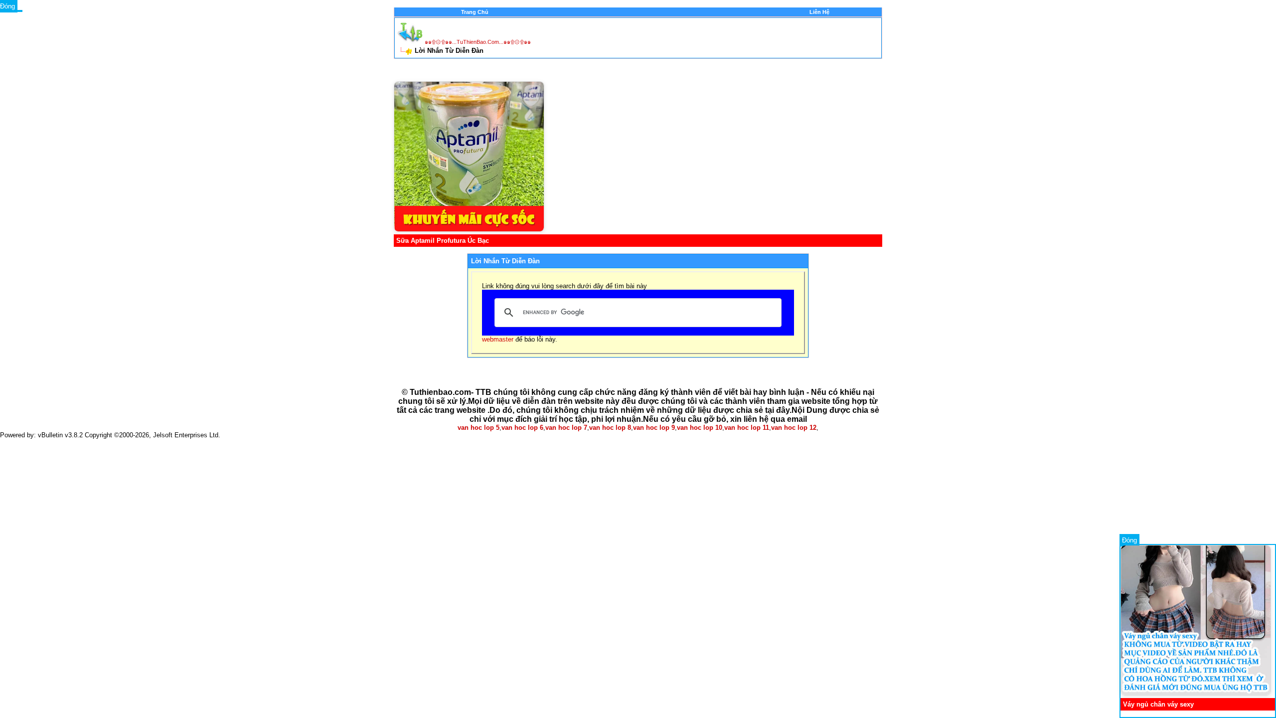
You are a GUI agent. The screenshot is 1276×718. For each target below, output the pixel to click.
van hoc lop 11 (746, 427)
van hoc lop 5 (478, 427)
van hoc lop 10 (699, 427)
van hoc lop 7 (566, 427)
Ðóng (1129, 540)
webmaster (497, 339)
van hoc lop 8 (610, 427)
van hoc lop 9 (654, 427)
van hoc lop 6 (522, 427)
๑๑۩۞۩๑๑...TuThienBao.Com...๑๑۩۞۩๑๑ (478, 42)
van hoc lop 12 (793, 427)
